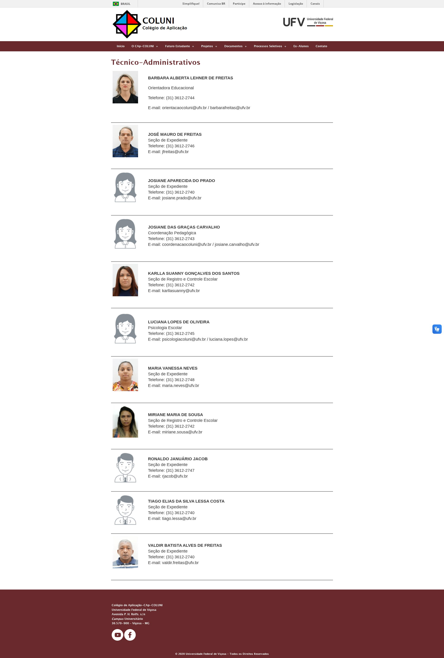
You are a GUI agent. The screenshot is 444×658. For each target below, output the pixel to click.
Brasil (125, 4)
